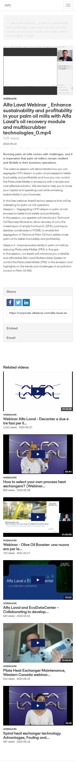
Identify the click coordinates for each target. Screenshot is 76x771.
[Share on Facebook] (10, 302)
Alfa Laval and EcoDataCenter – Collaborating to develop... (31, 609)
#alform (7, 148)
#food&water (20, 148)
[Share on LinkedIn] (26, 302)
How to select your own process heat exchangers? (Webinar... (34, 484)
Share (11, 291)
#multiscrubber (38, 148)
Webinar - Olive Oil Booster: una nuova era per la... (36, 546)
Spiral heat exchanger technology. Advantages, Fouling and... (32, 735)
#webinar (64, 148)
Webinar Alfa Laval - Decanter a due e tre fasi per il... (36, 421)
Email (11, 337)
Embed (12, 328)
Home (10, 19)
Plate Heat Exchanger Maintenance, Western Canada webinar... (34, 672)
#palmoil (53, 148)
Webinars (25, 19)
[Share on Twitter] (18, 302)
